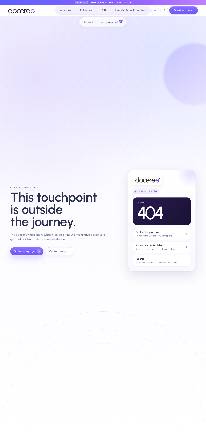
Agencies (65, 10)
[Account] (164, 10)
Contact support (59, 251)
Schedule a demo (183, 10)
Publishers (86, 10)
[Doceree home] (21, 10)
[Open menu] (155, 10)
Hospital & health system (130, 10)
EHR (104, 10)
